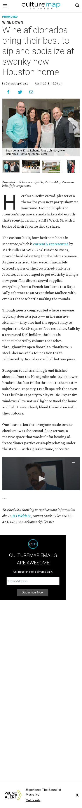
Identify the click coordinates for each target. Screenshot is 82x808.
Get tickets (33, 800)
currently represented (51, 244)
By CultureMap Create (15, 83)
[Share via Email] (31, 92)
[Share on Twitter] (20, 92)
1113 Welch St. (21, 516)
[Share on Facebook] (8, 92)
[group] (11, 166)
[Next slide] (74, 127)
